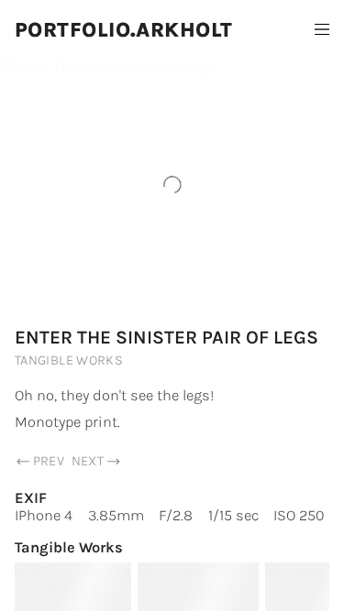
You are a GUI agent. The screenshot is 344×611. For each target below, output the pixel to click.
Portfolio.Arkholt (124, 29)
